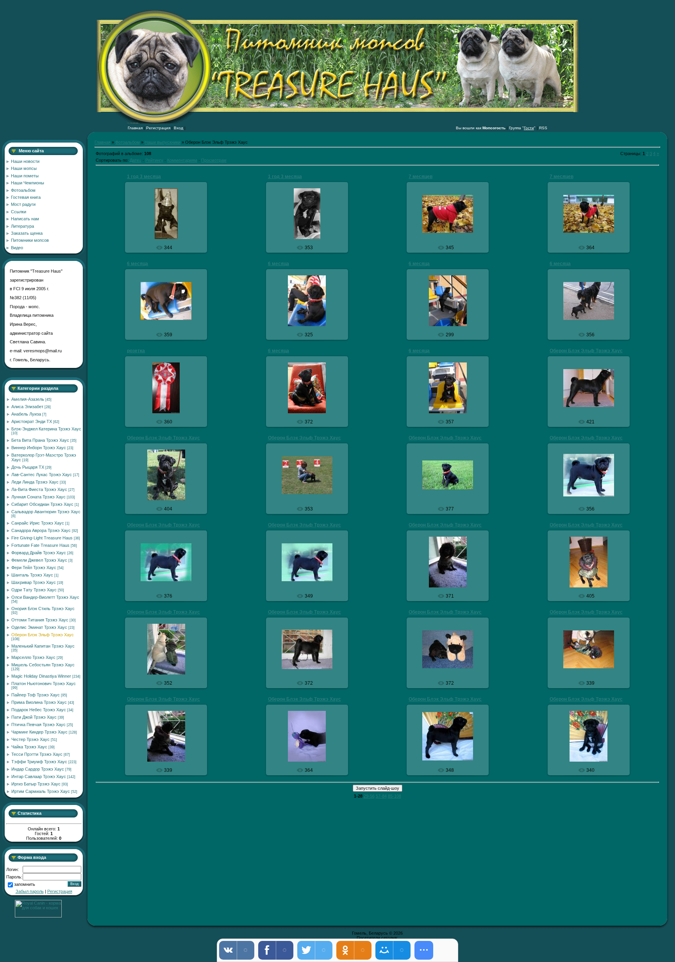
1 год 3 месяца (144, 176)
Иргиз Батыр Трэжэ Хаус (36, 784)
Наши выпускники (162, 142)
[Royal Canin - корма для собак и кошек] (38, 916)
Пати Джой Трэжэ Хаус (34, 717)
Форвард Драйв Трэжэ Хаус (38, 552)
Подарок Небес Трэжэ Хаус (38, 709)
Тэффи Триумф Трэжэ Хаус (39, 761)
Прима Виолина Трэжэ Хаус (39, 702)
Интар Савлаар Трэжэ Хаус (38, 776)
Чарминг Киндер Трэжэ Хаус (39, 732)
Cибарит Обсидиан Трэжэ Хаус (42, 504)
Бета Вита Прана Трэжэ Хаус (40, 440)
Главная (135, 128)
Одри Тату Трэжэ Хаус (34, 589)
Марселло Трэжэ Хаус (33, 657)
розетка (136, 350)
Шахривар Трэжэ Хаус (33, 582)
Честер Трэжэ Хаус (30, 739)
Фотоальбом (127, 142)
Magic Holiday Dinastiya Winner (41, 676)
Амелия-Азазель (27, 399)
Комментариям (182, 160)
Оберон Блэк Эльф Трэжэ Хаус (42, 634)
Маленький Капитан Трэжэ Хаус (43, 646)
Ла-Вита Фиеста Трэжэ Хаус (39, 489)
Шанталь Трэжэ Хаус (32, 575)
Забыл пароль (30, 891)
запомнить (24, 884)
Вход (178, 128)
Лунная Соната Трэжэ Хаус (38, 496)
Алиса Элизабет (27, 406)
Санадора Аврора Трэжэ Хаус (41, 530)
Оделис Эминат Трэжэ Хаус (39, 627)
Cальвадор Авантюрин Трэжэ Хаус (45, 511)
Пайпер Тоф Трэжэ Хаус (35, 694)
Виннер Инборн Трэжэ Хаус (38, 447)
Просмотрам (214, 160)
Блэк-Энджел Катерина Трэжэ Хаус (46, 429)
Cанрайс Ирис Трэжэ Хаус (37, 523)
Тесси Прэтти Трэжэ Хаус (36, 754)
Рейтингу (154, 160)
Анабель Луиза (26, 414)
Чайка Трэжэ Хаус (29, 746)
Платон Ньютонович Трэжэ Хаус (43, 683)
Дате (134, 160)
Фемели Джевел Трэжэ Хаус (39, 560)
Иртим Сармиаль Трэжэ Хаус (40, 791)
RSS (543, 128)
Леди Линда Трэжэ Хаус (35, 482)
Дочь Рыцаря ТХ (27, 467)
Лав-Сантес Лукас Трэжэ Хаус (41, 474)
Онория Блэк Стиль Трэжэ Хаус (43, 608)
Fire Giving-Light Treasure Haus (42, 537)
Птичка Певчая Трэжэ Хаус (38, 724)
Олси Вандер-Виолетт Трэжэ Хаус (45, 597)
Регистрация (158, 128)
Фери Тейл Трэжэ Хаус (33, 567)
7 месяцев (420, 176)
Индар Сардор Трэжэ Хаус (37, 769)
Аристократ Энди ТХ (31, 421)
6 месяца (137, 263)
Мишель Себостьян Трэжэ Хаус (43, 664)
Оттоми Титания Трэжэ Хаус (39, 620)
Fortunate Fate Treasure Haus (40, 545)
